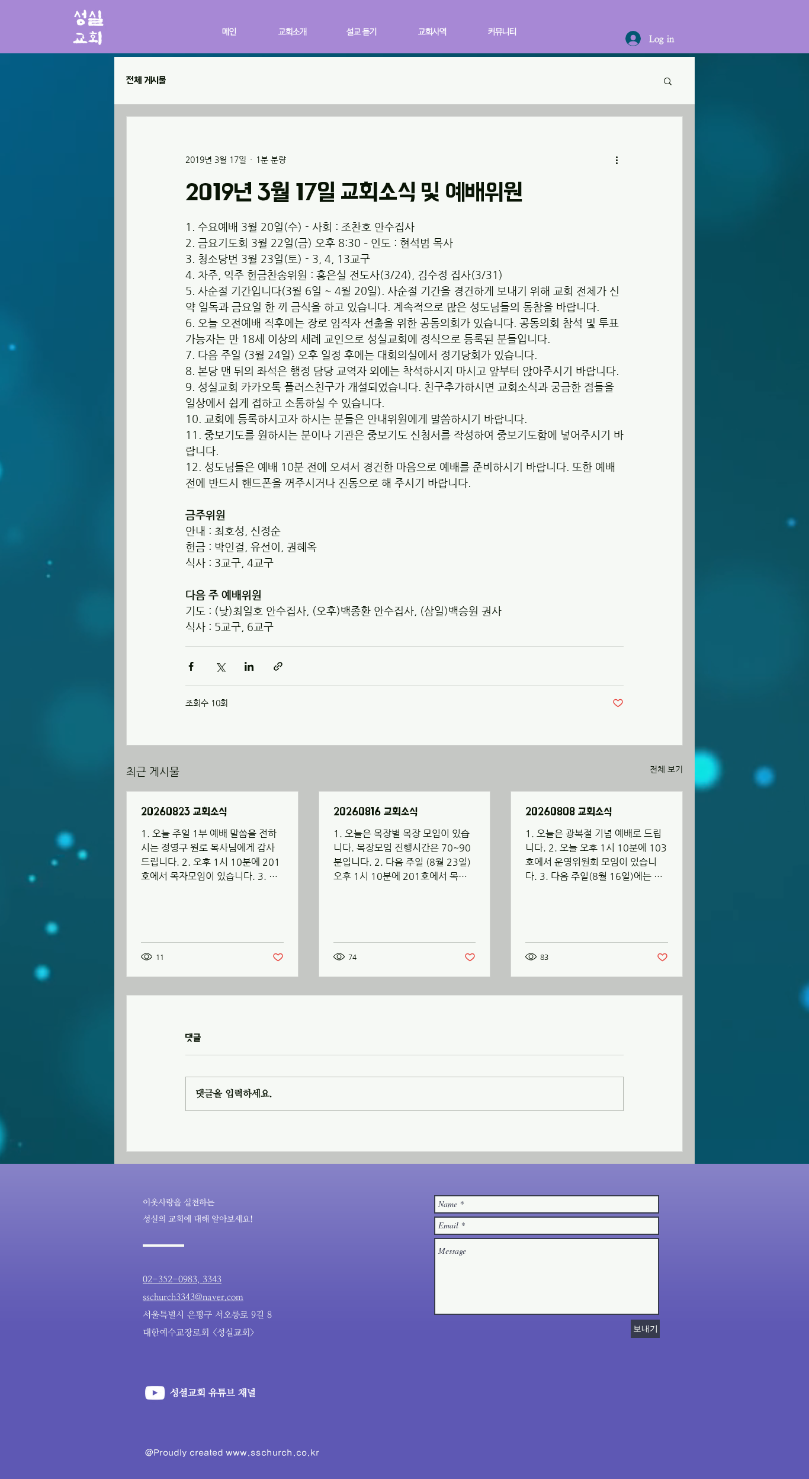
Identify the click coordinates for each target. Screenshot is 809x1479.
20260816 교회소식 (375, 811)
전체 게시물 (146, 80)
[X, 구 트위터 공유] (220, 666)
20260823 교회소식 (184, 811)
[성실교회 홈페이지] (155, 1393)
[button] (422, 26)
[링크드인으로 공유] (249, 666)
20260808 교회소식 (568, 811)
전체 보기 (666, 769)
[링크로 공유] (278, 666)
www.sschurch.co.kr (272, 1452)
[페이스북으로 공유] (191, 666)
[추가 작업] (616, 159)
